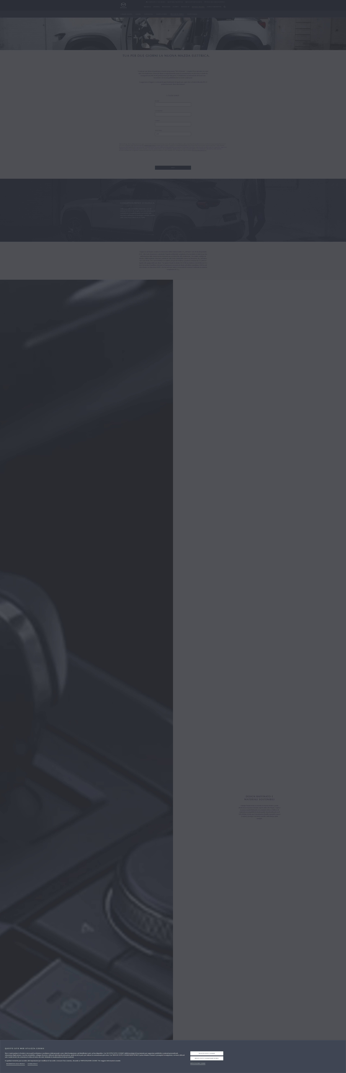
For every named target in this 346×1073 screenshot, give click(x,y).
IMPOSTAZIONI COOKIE (197, 1063)
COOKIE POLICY (33, 1063)
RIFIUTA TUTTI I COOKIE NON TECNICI (207, 1058)
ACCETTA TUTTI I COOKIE (207, 1053)
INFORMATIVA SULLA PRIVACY (15, 1063)
